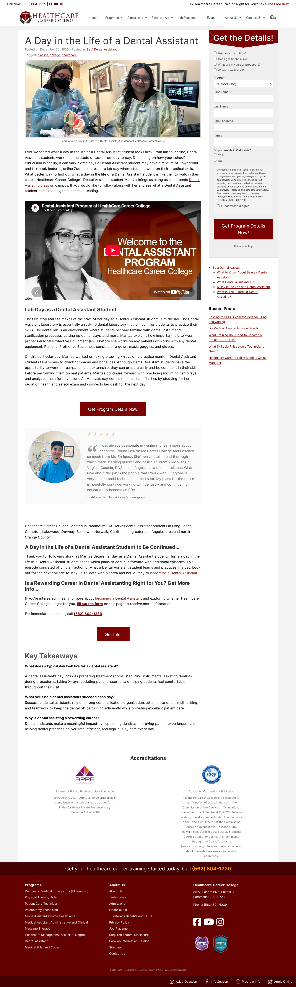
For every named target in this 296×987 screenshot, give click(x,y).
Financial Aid (160, 18)
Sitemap (115, 947)
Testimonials (118, 897)
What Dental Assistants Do (235, 282)
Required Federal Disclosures (129, 935)
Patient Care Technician (42, 903)
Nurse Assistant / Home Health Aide (50, 916)
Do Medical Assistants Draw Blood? (233, 328)
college (55, 55)
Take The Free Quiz (274, 4)
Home (92, 18)
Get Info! (113, 634)
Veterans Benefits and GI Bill (132, 916)
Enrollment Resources (177, 970)
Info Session (219, 981)
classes (43, 55)
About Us (231, 18)
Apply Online (283, 981)
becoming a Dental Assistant (173, 573)
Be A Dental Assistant (102, 49)
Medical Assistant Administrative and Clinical (56, 922)
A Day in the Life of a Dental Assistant (243, 287)
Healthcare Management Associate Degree (55, 935)
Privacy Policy (119, 922)
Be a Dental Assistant (227, 267)
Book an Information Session (129, 941)
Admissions (135, 18)
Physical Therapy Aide (41, 897)
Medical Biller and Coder (42, 947)
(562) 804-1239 (34, 4)
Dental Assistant (36, 941)
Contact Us (253, 18)
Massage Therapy (37, 928)
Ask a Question (186, 981)
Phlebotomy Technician (41, 910)
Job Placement (188, 18)
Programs (112, 18)
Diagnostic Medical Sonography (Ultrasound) (56, 891)
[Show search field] (276, 17)
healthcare (69, 55)
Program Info (251, 981)
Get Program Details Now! (113, 409)
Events (211, 18)
